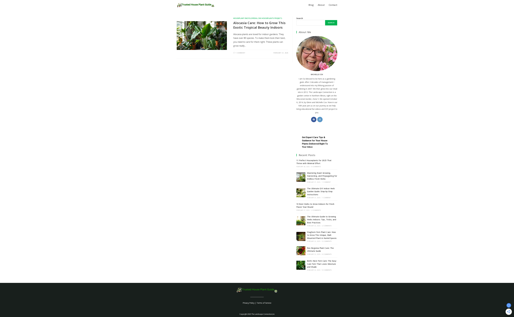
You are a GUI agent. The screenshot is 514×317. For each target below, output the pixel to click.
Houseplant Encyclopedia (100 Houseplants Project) (257, 18)
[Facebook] (313, 119)
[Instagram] (320, 119)
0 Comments (316, 167)
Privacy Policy (248, 303)
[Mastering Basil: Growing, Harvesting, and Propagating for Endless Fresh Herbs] (300, 177)
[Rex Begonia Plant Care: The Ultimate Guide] (300, 250)
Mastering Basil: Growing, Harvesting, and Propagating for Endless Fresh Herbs (322, 176)
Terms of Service (264, 303)
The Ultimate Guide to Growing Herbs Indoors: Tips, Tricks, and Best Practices (321, 219)
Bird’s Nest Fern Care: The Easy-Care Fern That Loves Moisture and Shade (322, 264)
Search (299, 18)
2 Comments (316, 210)
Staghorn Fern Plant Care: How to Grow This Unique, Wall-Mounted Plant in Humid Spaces (322, 235)
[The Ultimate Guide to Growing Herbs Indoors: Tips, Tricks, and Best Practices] (300, 220)
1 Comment (240, 53)
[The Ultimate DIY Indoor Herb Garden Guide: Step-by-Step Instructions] (300, 192)
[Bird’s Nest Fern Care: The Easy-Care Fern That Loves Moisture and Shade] (300, 265)
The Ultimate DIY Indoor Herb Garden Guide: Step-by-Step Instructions (321, 191)
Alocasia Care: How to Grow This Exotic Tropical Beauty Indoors (259, 25)
